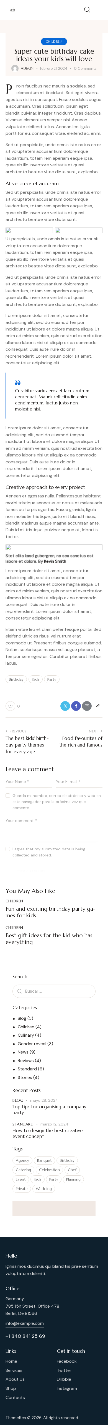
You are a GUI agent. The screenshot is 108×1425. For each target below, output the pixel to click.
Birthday (16, 679)
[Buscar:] (54, 991)
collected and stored (31, 855)
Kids (35, 679)
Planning (73, 1179)
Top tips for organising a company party (49, 1110)
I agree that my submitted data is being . (48, 852)
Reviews (26, 1060)
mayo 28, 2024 (44, 1100)
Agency (22, 1160)
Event (21, 1179)
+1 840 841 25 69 (25, 1336)
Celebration (49, 1169)
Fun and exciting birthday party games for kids (51, 912)
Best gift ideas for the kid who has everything (49, 939)
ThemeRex (16, 1418)
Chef (72, 1169)
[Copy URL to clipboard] (97, 706)
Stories (25, 1077)
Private (22, 1188)
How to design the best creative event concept (47, 1133)
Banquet (44, 1160)
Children (54, 41)
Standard (27, 1069)
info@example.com (25, 1323)
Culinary (26, 1035)
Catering (23, 1169)
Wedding (44, 1188)
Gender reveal (32, 1044)
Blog (22, 1018)
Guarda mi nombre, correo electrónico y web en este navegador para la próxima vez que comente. (56, 801)
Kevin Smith (55, 561)
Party (51, 679)
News (23, 1052)
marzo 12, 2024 (54, 1124)
